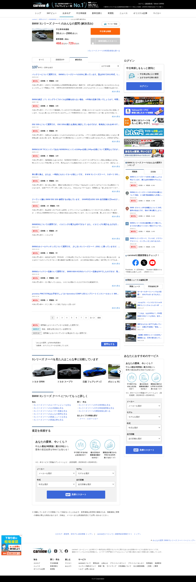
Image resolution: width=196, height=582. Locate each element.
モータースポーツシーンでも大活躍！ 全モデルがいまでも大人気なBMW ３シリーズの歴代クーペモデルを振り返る (149, 293)
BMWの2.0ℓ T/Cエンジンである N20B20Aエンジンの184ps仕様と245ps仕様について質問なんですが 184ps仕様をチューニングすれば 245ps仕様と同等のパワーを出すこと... (76, 149)
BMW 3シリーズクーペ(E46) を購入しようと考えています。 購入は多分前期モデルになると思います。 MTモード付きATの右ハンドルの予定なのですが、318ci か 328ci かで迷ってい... (146, 178)
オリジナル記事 (140, 13)
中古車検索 (81, 13)
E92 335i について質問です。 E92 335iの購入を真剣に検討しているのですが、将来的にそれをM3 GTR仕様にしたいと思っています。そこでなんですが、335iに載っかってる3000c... (76, 124)
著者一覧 (101, 566)
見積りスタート (78, 494)
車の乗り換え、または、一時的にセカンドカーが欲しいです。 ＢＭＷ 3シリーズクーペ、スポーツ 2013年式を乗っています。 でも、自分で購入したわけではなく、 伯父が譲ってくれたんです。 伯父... (76, 174)
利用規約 (149, 563)
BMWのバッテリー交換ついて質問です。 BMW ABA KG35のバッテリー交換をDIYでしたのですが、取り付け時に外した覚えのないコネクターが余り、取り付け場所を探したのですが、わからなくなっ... (76, 271)
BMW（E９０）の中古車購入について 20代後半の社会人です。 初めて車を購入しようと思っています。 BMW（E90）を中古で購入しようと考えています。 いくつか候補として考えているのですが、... (146, 209)
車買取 (111, 13)
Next (120, 371)
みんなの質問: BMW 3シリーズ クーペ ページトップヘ (174, 540)
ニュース (124, 13)
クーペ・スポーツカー (88, 419)
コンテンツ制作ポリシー (87, 566)
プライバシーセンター (136, 563)
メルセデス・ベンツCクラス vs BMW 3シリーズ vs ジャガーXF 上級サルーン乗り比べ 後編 (149, 304)
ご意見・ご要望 (152, 566)
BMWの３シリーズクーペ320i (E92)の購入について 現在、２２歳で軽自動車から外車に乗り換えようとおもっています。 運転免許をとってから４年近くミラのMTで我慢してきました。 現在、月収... (146, 193)
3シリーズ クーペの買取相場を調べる (94, 411)
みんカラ (68, 566)
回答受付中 (60, 60)
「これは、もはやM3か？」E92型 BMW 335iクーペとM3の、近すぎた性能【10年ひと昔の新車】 (149, 314)
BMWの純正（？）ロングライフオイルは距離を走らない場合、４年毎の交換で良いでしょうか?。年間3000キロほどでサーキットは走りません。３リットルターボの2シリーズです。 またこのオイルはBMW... (76, 99)
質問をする (109, 344)
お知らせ (104, 563)
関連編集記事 (153, 286)
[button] (110, 24)
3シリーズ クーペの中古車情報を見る (94, 405)
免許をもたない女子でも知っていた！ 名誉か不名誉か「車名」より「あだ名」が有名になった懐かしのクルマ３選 (149, 325)
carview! (34, 19)
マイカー (157, 13)
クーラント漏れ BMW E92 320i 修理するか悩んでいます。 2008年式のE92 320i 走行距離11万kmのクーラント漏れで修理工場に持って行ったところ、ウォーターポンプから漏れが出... (76, 199)
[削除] (21, 535)
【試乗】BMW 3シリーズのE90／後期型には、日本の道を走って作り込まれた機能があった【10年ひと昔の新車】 (149, 336)
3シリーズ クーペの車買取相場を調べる (104, 51)
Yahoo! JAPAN (158, 4)
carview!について (84, 563)
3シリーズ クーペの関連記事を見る (48, 420)
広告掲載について (124, 566)
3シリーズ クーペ (64, 19)
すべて (41, 60)
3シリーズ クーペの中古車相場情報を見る (96, 408)
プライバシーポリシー (118, 563)
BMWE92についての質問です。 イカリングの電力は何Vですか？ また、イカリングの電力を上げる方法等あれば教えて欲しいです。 (76, 224)
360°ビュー (52, 13)
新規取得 (149, 4)
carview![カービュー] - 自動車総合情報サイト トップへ (119, 534)
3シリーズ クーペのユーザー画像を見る (50, 411)
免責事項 (158, 563)
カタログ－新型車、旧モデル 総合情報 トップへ (74, 534)
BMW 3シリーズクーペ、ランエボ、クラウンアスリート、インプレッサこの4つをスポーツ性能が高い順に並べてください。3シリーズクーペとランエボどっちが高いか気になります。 (146, 239)
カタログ (66, 13)
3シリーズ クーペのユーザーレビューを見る (52, 405)
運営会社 (96, 563)
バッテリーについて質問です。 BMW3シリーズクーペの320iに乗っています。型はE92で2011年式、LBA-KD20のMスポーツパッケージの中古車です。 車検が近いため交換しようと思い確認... (76, 74)
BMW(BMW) (52, 19)
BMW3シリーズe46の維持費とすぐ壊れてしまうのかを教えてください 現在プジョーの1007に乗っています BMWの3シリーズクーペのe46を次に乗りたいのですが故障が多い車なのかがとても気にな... (146, 224)
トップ (38, 13)
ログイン (141, 4)
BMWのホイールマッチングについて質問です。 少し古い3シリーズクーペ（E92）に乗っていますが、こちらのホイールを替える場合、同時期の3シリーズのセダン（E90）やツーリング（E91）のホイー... (76, 246)
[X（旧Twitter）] (61, 551)
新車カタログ (43, 19)
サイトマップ (111, 566)
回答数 (153, 172)
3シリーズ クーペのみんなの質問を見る (50, 414)
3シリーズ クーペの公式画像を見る (48, 408)
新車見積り (97, 13)
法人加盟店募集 (139, 566)
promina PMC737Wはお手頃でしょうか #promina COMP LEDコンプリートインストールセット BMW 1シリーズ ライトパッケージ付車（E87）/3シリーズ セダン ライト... (76, 294)
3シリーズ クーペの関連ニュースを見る (50, 417)
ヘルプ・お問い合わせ (86, 569)
